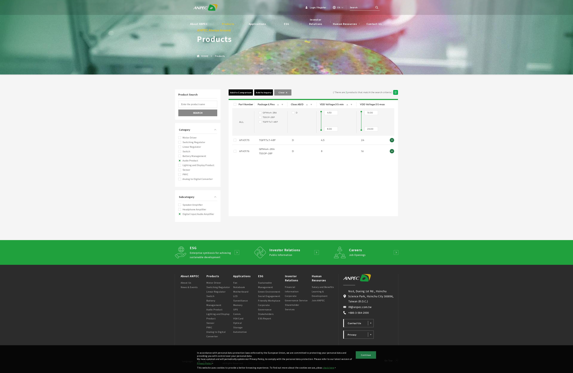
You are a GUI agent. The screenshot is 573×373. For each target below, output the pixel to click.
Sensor (210, 322)
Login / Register (318, 7)
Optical (237, 322)
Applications (257, 24)
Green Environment (269, 291)
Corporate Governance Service (296, 298)
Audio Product (214, 309)
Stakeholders (266, 313)
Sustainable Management (265, 285)
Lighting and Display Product (218, 316)
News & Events (189, 287)
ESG (286, 24)
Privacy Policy (204, 363)
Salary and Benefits (323, 287)
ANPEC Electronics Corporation (205, 7)
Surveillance (240, 300)
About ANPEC (199, 24)
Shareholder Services (292, 307)
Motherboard (240, 291)
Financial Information (292, 289)
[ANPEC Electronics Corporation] (357, 278)
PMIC (209, 327)
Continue (366, 354)
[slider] (321, 111)
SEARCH (198, 112)
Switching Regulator (218, 287)
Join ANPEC (318, 300)
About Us (186, 282)
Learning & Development (320, 293)
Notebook (239, 287)
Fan (235, 282)
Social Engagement (269, 296)
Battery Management (213, 303)
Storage (237, 327)
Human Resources (345, 24)
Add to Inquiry (263, 92)
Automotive (240, 331)
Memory (238, 305)
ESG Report (264, 318)
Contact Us (374, 24)
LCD (235, 296)
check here (328, 367)
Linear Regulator (216, 291)
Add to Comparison (240, 92)
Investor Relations (315, 22)
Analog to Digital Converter (216, 334)
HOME (204, 56)
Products (228, 24)
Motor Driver (213, 282)
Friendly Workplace (269, 300)
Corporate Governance (265, 307)
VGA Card (238, 318)
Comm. (237, 313)
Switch (210, 296)
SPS (235, 309)
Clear (281, 92)
